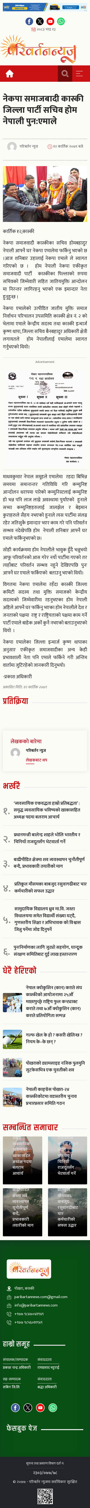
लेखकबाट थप (36, 760)
